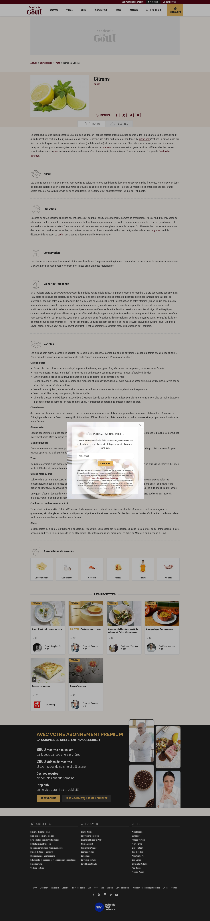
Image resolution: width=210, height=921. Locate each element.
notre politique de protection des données (105, 478)
